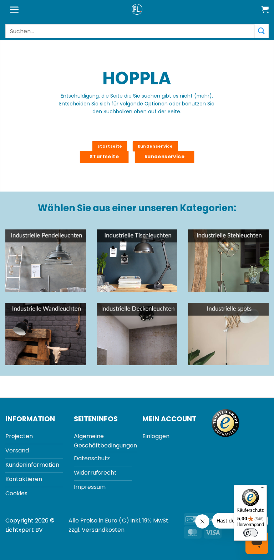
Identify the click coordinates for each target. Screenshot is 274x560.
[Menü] (262, 489)
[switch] (250, 533)
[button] (14, 10)
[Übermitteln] (261, 31)
